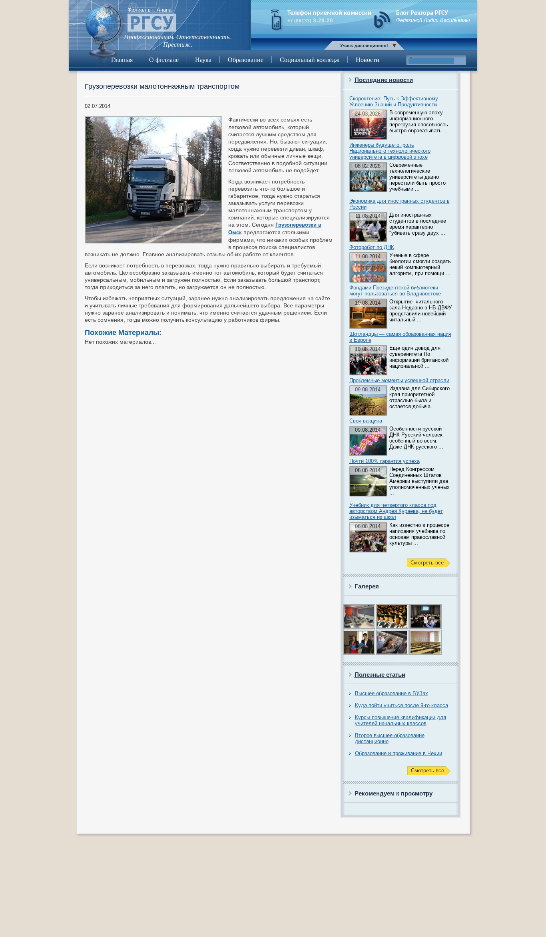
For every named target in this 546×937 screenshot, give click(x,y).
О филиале (164, 59)
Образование (245, 59)
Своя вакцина (365, 421)
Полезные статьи (380, 674)
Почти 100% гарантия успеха (384, 461)
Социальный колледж (309, 59)
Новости (367, 59)
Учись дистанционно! (364, 45)
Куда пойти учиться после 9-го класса (401, 705)
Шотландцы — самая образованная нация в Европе (400, 337)
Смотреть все (427, 563)
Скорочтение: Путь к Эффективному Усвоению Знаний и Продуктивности (393, 102)
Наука (203, 59)
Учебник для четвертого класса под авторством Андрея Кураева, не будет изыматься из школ (396, 511)
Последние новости (384, 79)
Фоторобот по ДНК (371, 247)
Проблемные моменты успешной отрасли (399, 380)
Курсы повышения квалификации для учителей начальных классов (400, 720)
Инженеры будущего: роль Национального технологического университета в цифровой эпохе (389, 151)
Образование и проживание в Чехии (398, 753)
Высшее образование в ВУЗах (391, 693)
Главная (122, 59)
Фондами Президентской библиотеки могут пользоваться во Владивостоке (395, 291)
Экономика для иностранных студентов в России (399, 204)
